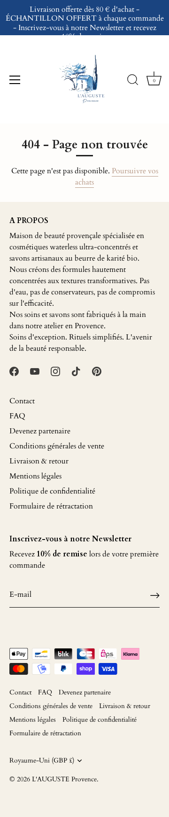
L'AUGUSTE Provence (64, 779)
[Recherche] (133, 81)
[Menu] (15, 79)
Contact (22, 401)
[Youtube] (34, 371)
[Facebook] (14, 371)
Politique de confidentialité (52, 491)
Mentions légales (35, 476)
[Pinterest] (96, 371)
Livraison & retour (39, 461)
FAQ (17, 416)
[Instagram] (55, 371)
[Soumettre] (155, 595)
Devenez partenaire (39, 431)
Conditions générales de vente (56, 446)
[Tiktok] (76, 371)
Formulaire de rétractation (51, 506)
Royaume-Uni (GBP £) (41, 761)
